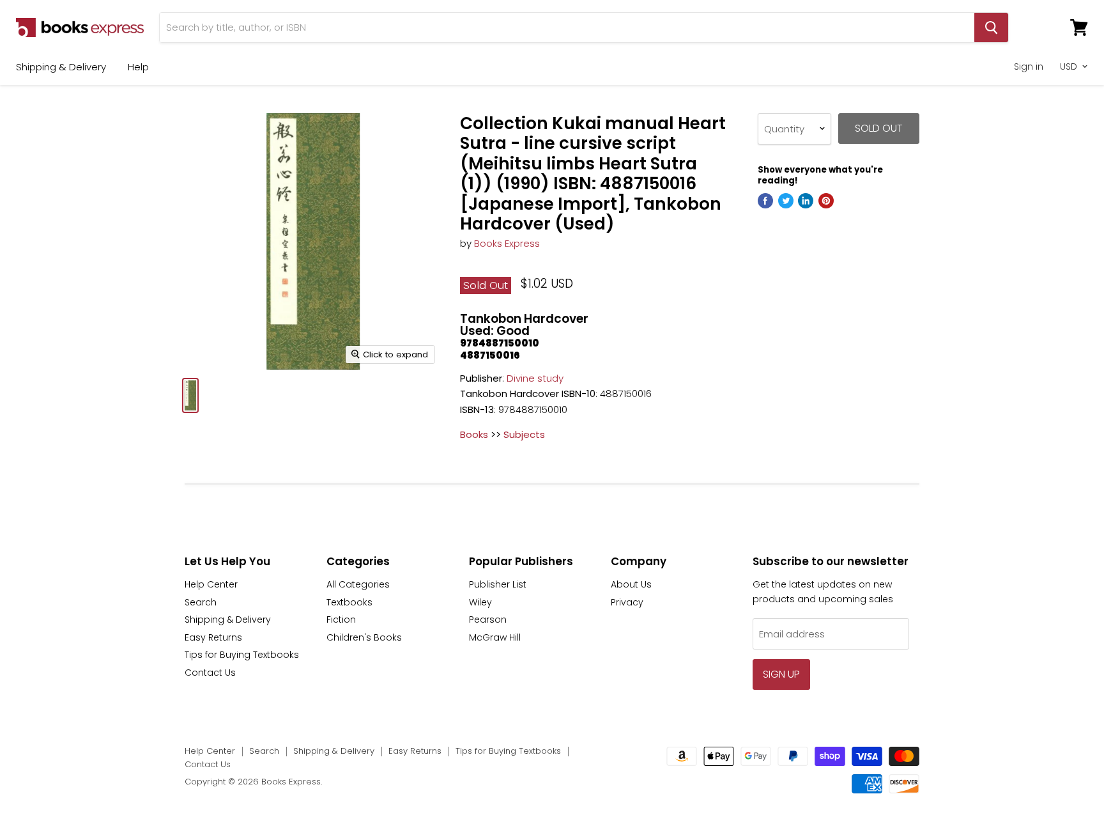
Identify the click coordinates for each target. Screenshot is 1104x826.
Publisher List (497, 584)
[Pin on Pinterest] (826, 200)
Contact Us (210, 672)
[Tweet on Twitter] (785, 200)
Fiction (341, 619)
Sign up (781, 674)
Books (474, 434)
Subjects (524, 434)
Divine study (535, 378)
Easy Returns (213, 637)
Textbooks (349, 602)
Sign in (1028, 66)
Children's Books (364, 637)
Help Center (211, 584)
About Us (631, 584)
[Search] (991, 27)
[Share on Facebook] (765, 200)
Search (201, 602)
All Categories (358, 584)
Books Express (507, 243)
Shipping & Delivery (61, 67)
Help (138, 67)
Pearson (488, 619)
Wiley (480, 602)
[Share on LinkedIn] (805, 200)
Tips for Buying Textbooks (242, 654)
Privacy (627, 602)
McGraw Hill (495, 637)
